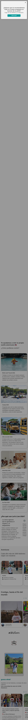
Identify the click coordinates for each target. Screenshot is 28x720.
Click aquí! (14, 15)
